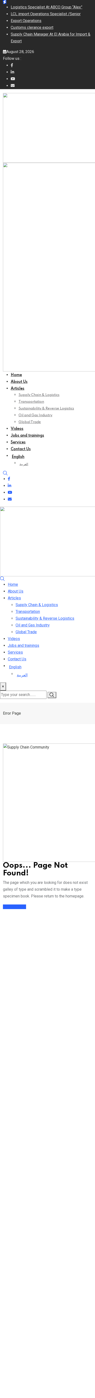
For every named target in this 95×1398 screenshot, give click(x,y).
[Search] (5, 473)
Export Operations (26, 20)
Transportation (31, 401)
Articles (17, 389)
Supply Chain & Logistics (39, 395)
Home (16, 375)
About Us (19, 382)
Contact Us (21, 449)
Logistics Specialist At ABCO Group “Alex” (46, 7)
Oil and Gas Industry (35, 415)
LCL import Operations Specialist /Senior (46, 14)
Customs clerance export (32, 27)
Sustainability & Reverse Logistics (46, 408)
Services (18, 442)
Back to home (14, 906)
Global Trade (30, 422)
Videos (17, 429)
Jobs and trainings (27, 436)
